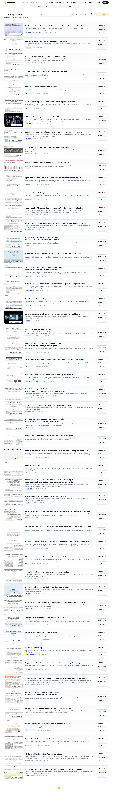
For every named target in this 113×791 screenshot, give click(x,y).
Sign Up (105, 3)
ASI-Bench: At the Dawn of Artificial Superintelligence (44, 754)
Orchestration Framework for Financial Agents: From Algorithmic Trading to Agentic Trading (58, 526)
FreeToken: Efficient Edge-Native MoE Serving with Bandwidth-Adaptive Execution (54, 26)
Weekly (81, 14)
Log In (99, 3)
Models (51, 3)
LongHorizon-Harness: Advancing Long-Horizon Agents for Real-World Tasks (52, 314)
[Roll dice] (71, 15)
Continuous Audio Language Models (38, 329)
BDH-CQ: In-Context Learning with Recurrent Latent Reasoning (47, 41)
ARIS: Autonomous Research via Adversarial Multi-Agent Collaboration (50, 375)
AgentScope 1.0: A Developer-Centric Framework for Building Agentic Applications (54, 208)
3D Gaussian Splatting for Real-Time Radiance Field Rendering (47, 147)
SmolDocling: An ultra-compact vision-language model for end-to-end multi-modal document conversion (44, 420)
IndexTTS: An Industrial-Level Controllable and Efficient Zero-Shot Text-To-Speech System (57, 542)
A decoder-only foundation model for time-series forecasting (47, 572)
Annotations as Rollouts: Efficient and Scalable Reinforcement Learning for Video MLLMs (57, 451)
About (40, 788)
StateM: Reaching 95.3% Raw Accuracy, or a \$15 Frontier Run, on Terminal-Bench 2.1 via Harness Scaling (45, 390)
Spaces (67, 3)
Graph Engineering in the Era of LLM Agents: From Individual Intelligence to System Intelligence (43, 344)
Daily (77, 14)
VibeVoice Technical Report (34, 648)
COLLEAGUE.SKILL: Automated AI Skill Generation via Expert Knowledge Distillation (55, 284)
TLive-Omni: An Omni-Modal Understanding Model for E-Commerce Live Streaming (55, 359)
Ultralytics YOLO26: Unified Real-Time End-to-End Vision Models (48, 708)
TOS (22, 788)
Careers (50, 788)
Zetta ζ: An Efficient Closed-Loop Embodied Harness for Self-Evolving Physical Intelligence (57, 511)
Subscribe (71, 7)
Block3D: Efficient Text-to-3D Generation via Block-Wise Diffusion (48, 723)
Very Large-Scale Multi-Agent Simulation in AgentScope (45, 193)
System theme (10, 788)
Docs (85, 3)
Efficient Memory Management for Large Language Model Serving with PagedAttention (56, 223)
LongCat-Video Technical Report (36, 299)
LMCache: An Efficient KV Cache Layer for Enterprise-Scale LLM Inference (51, 557)
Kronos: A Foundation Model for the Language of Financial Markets (49, 435)
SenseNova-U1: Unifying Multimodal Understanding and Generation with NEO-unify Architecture (44, 268)
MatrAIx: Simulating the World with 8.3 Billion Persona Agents (47, 587)
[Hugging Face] (59, 788)
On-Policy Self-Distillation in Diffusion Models (41, 633)
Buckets (76, 3)
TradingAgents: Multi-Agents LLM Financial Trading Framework (47, 71)
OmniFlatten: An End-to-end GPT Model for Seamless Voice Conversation (51, 739)
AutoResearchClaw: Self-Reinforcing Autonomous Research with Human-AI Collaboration (57, 678)
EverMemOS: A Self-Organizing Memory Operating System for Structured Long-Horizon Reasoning (43, 693)
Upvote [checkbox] (102, 25)
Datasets (59, 3)
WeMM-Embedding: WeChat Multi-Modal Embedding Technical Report (50, 102)
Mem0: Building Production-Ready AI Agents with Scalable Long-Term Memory (53, 253)
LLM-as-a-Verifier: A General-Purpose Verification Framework (47, 162)
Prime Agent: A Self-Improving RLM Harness (41, 87)
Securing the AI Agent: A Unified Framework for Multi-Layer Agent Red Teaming (53, 132)
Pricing (90, 3)
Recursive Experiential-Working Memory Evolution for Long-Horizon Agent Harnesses (55, 602)
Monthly (87, 14)
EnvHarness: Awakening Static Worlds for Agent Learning (45, 496)
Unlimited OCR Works (33, 466)
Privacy (31, 788)
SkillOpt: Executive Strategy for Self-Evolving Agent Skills (45, 617)
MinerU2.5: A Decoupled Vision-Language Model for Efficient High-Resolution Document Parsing (42, 238)
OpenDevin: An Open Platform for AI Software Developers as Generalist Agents (53, 178)
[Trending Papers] (91, 14)
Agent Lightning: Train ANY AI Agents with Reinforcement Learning (49, 405)
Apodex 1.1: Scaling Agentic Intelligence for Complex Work (46, 56)
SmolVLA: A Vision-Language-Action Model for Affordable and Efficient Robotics (53, 769)
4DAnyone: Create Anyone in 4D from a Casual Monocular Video (47, 117)
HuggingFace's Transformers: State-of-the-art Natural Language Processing (52, 663)
